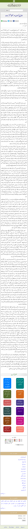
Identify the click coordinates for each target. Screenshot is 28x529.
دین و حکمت (24, 485)
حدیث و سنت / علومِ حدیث (22, 460)
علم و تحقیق (24, 488)
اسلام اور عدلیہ (24, 474)
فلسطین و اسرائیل (21, 506)
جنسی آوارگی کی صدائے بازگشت (7, 429)
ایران (16, 501)
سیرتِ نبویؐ (24, 464)
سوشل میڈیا (11, 527)
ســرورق (22, 527)
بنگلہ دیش (11, 501)
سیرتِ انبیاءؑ (24, 467)
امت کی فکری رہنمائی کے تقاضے (20, 402)
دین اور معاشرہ (23, 481)
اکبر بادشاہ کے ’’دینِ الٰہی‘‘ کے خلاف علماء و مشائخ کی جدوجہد (7, 383)
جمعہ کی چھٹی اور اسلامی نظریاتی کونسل (7, 420)
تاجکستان (2, 501)
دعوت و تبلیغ (24, 483)
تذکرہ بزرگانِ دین (23, 490)
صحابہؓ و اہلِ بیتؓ (23, 469)
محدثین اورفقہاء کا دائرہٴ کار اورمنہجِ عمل (7, 394)
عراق (2, 504)
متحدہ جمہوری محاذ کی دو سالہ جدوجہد (20, 410)
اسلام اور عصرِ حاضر (23, 478)
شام (4, 504)
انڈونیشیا (19, 501)
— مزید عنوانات (3, 494)
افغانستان (24, 501)
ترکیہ (25, 504)
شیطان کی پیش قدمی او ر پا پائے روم (20, 429)
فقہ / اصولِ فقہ (24, 462)
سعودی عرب (13, 504)
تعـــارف (17, 527)
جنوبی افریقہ (22, 504)
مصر (17, 506)
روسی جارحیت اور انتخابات (20, 393)
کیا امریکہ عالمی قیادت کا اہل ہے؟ (7, 402)
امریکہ (22, 501)
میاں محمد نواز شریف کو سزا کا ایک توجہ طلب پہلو (7, 411)
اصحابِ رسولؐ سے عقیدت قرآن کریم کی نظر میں (20, 382)
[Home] (14, 7)
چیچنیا (19, 504)
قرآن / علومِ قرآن (23, 457)
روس (16, 504)
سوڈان (9, 504)
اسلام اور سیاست (23, 471)
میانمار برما (15, 506)
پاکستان (5, 501)
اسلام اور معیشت (23, 476)
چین (18, 504)
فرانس (25, 506)
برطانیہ (14, 501)
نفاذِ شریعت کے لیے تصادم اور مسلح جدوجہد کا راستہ (20, 420)
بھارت (8, 501)
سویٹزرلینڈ (6, 504)
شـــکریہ (5, 527)
